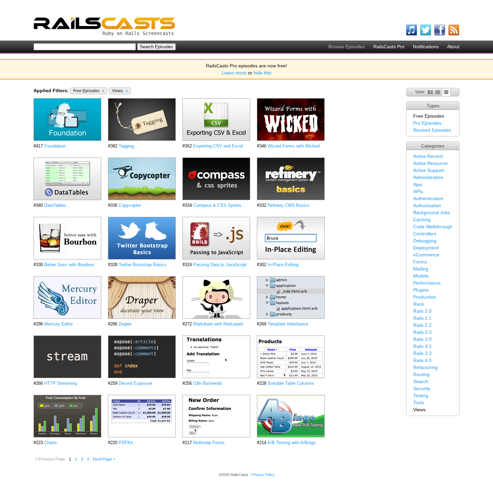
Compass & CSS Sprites (217, 205)
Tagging (126, 145)
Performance (427, 283)
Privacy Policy (263, 475)
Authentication (428, 198)
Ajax (417, 184)
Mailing (420, 268)
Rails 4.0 (422, 360)
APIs (418, 191)
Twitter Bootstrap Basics (142, 264)
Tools (418, 402)
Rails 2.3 (422, 332)
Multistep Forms (209, 442)
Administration (428, 177)
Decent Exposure (135, 383)
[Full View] (430, 91)
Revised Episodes (432, 130)
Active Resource (430, 163)
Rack (418, 304)
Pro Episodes (427, 123)
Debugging (424, 240)
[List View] (438, 91)
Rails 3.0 (422, 339)
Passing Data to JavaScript (219, 264)
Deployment (426, 247)
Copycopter (130, 205)
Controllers (424, 233)
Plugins (421, 290)
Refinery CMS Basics (289, 205)
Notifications (426, 46)
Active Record (428, 156)
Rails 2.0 (422, 311)
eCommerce (426, 254)
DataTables (55, 205)
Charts (50, 442)
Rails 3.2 (422, 353)
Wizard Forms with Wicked (294, 145)
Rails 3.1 (422, 346)
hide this (262, 72)
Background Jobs (431, 212)
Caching (422, 219)
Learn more (234, 72)
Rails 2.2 (422, 325)
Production (424, 297)
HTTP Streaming (60, 383)
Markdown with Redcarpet (218, 323)
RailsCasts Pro (388, 46)
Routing (421, 374)
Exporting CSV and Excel (218, 145)
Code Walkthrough (432, 226)
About (453, 46)
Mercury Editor (58, 323)
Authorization (427, 205)
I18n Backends (207, 383)
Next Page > (104, 459)
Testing (420, 395)
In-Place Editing (283, 264)
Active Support (428, 170)
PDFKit (126, 442)
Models (421, 276)
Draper (125, 323)
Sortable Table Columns (291, 383)
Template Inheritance (288, 323)
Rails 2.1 (422, 318)
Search (420, 381)
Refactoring (425, 367)
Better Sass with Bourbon (69, 264)
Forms (420, 261)
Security (421, 388)
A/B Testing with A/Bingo (291, 442)
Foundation (55, 145)
